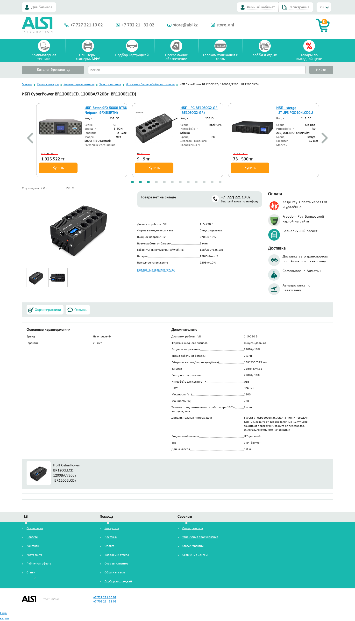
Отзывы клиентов (116, 563)
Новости (32, 537)
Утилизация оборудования (200, 537)
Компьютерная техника (79, 84)
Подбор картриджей (132, 55)
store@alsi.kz (185, 25)
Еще (3, 613)
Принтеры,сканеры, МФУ (88, 57)
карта (4, 618)
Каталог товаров (48, 84)
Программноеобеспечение (176, 57)
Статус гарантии (193, 546)
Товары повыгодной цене (309, 57)
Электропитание (110, 84)
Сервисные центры (195, 555)
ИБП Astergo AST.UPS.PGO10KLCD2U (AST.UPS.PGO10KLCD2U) (295, 113)
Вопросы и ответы (117, 555)
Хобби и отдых (265, 55)
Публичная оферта (39, 563)
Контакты (33, 546)
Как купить (112, 528)
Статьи (31, 572)
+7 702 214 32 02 (138, 25)
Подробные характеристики (156, 269)
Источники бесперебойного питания (150, 84)
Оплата (109, 546)
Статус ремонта (192, 528)
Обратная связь (115, 572)
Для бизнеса (41, 7)
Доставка (111, 537)
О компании (35, 528)
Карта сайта (34, 555)
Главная (27, 84)
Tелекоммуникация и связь (220, 57)
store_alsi (225, 25)
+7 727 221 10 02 (86, 25)
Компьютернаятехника (43, 57)
